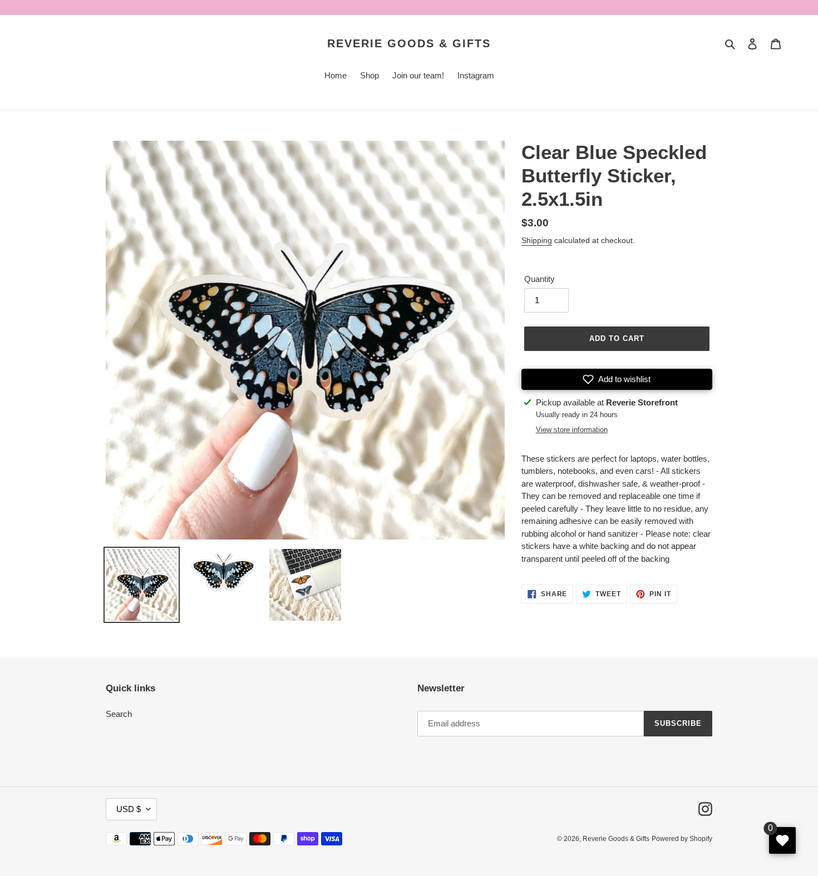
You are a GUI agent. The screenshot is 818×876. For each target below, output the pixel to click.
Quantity (539, 279)
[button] (616, 379)
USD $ (128, 809)
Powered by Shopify (682, 839)
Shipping (536, 240)
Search (119, 714)
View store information (572, 429)
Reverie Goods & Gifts (409, 43)
